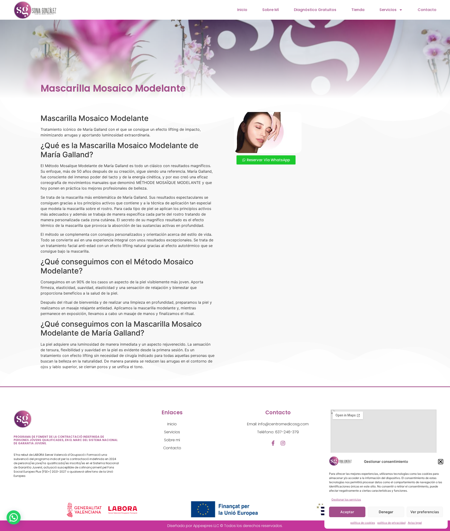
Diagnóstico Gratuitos (315, 9)
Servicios (388, 9)
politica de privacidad (391, 522)
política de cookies (362, 522)
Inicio (242, 9)
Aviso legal (415, 522)
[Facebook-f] (273, 443)
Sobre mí (270, 9)
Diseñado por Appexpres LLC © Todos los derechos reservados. (225, 525)
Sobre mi (172, 440)
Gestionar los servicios (346, 499)
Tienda (357, 9)
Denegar (386, 512)
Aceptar (347, 512)
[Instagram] (282, 443)
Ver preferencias (424, 512)
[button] (440, 461)
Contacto (427, 9)
